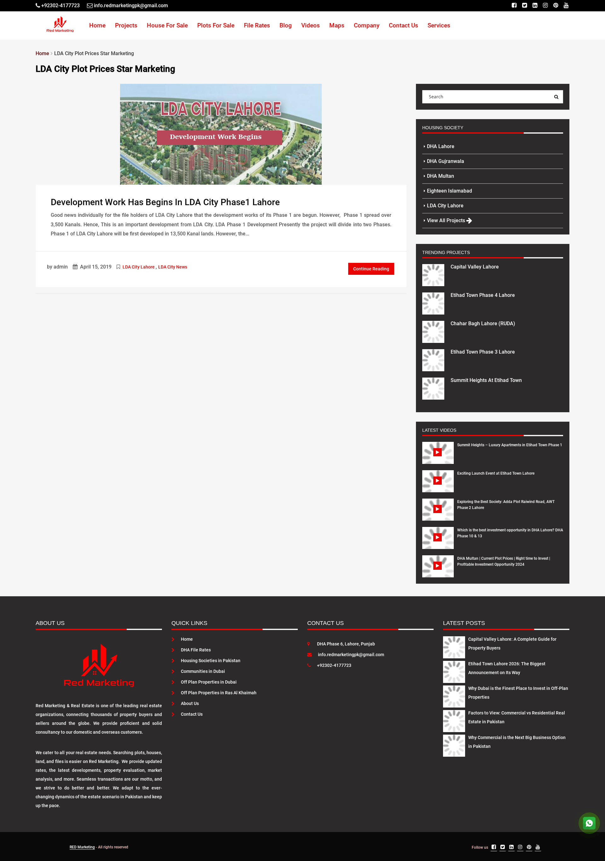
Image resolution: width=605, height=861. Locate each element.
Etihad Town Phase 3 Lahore (483, 352)
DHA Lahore (440, 146)
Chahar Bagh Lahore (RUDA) (483, 323)
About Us (190, 703)
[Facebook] (514, 5)
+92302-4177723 (334, 665)
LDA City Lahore (139, 266)
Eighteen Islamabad (449, 191)
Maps (336, 25)
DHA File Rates (196, 649)
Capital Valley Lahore (475, 267)
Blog (285, 25)
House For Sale (167, 25)
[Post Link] (221, 133)
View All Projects (446, 220)
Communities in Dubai (203, 671)
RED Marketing (82, 847)
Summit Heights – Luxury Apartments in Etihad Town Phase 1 (509, 445)
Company (366, 25)
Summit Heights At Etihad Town (486, 380)
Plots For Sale (215, 25)
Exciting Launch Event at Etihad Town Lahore (495, 473)
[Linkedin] (535, 5)
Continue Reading (371, 268)
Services (439, 25)
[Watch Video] (438, 457)
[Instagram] (545, 5)
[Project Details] (433, 274)
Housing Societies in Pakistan (210, 660)
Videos (310, 25)
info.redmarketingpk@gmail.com (351, 654)
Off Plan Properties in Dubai (209, 682)
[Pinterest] (555, 5)
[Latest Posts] (454, 646)
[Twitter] (524, 5)
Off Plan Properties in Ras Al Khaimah (218, 692)
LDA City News (172, 266)
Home (97, 25)
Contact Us (403, 25)
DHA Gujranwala (445, 161)
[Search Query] (556, 96)
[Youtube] (566, 5)
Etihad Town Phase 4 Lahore (483, 295)
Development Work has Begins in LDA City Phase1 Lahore (165, 202)
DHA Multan (440, 176)
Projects (126, 25)
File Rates (257, 25)
